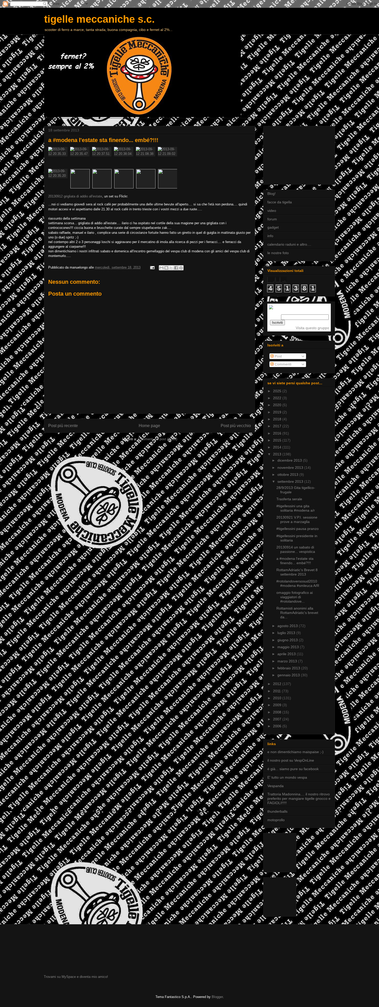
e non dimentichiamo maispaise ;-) (295, 752)
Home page (149, 425)
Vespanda (275, 786)
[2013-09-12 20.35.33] (59, 158)
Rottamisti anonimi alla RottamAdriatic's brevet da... (297, 612)
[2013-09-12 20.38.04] (125, 158)
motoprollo (276, 820)
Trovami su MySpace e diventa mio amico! (76, 977)
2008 (277, 712)
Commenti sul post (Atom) (157, 439)
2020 (277, 405)
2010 (277, 698)
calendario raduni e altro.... (289, 244)
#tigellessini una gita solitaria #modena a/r (295, 508)
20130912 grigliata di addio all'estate (75, 196)
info (270, 236)
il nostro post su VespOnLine (290, 760)
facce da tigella (279, 202)
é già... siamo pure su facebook (293, 769)
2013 (277, 454)
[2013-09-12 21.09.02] (167, 158)
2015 (277, 440)
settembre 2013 (290, 481)
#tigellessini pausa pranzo (297, 529)
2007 (277, 719)
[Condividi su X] (171, 267)
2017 (277, 426)
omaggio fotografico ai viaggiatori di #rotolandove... (294, 596)
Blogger (217, 997)
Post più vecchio (236, 425)
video (271, 211)
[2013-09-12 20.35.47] (81, 158)
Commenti (282, 364)
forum (272, 219)
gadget (273, 227)
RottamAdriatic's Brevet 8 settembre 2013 (297, 572)
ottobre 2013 (288, 474)
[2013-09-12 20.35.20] (59, 180)
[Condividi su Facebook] (176, 267)
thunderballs (277, 811)
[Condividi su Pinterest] (181, 267)
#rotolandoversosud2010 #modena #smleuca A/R (297, 583)
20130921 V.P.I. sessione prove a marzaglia (296, 519)
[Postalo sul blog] (166, 267)
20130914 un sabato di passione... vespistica (295, 549)
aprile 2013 (287, 654)
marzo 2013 (287, 661)
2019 (277, 412)
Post (278, 356)
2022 (277, 398)
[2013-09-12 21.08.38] (147, 158)
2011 (277, 691)
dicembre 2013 (290, 460)
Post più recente (63, 425)
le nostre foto (278, 253)
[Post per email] (152, 267)
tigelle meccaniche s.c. (99, 19)
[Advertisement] (293, 154)
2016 (277, 433)
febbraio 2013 (289, 668)
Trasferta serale (289, 499)
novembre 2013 (290, 467)
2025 (277, 391)
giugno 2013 (288, 640)
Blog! (271, 194)
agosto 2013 (288, 626)
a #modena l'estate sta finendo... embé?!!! (295, 560)
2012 (277, 684)
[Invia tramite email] (161, 267)
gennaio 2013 (289, 675)
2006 (277, 726)
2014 (277, 447)
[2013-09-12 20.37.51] (103, 158)
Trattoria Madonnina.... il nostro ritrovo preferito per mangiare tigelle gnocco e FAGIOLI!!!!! (299, 798)
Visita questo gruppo (312, 328)
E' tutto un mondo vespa (287, 777)
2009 (277, 705)
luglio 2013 (286, 633)
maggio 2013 (288, 647)
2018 (277, 419)
